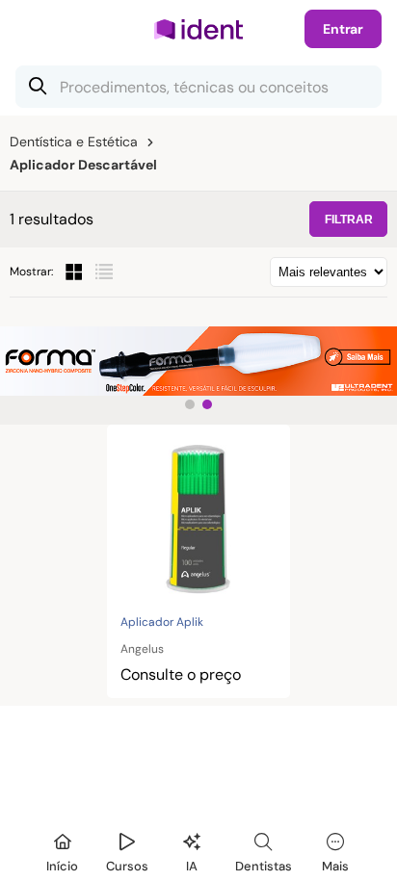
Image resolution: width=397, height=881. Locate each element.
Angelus (142, 649)
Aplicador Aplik (161, 622)
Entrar (343, 29)
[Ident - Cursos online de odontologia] (198, 29)
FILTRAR (349, 219)
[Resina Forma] (198, 361)
